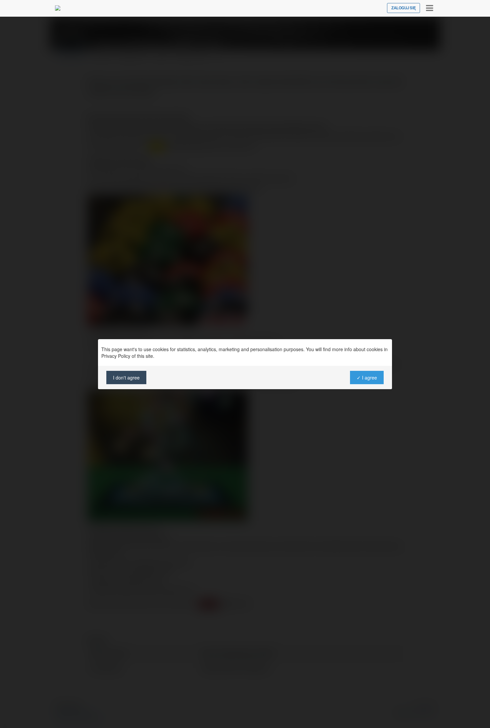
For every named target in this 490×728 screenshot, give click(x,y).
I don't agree (126, 377)
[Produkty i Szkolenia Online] (57, 8)
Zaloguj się (403, 8)
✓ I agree (367, 377)
